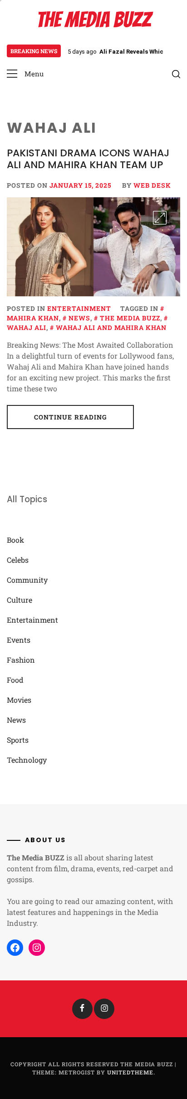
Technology (27, 759)
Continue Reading (70, 417)
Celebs (18, 559)
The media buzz (130, 318)
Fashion (21, 659)
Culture (19, 599)
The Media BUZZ (93, 19)
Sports (18, 739)
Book (15, 540)
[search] (176, 74)
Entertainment (79, 308)
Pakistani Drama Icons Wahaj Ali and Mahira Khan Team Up (88, 159)
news (79, 318)
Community (27, 579)
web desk (152, 185)
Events (18, 639)
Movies (19, 699)
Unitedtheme (130, 1072)
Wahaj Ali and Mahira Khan (111, 327)
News (16, 719)
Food (15, 679)
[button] (25, 74)
